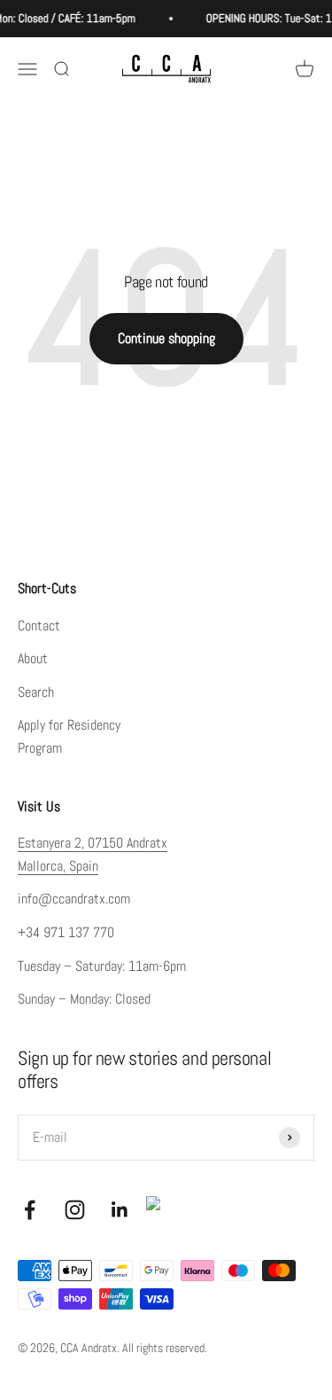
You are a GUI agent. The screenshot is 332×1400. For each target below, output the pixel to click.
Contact (39, 625)
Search (36, 692)
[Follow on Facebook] (30, 1210)
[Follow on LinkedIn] (120, 1210)
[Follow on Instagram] (75, 1210)
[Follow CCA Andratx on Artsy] (160, 1210)
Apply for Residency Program (69, 736)
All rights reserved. (164, 1348)
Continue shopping (166, 338)
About (33, 658)
